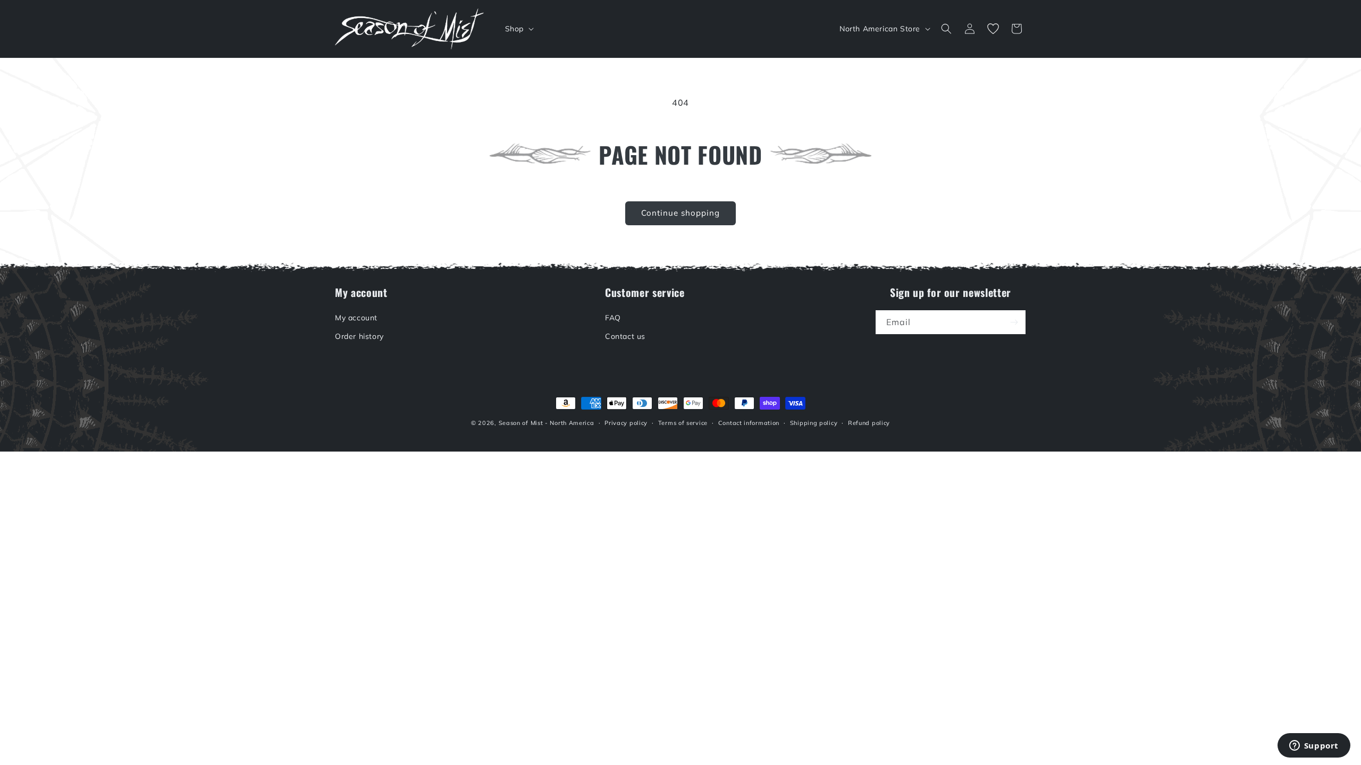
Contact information (748, 423)
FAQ (613, 317)
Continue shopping (680, 213)
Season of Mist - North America (546, 423)
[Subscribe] (1014, 322)
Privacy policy (626, 423)
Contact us (625, 336)
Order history (359, 336)
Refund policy (869, 423)
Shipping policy (814, 423)
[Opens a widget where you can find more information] (1313, 746)
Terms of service (683, 423)
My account (356, 317)
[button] (518, 29)
